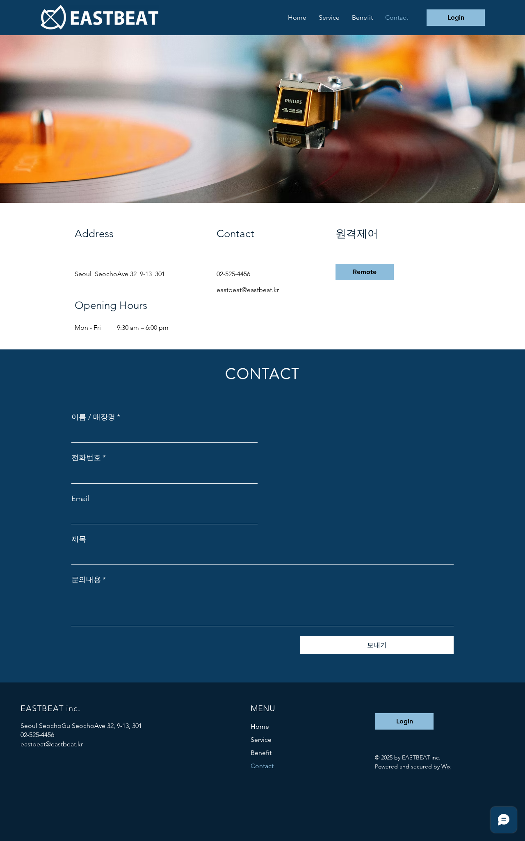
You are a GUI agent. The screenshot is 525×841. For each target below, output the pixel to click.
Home (260, 726)
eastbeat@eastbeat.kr (52, 744)
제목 (78, 539)
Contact (262, 766)
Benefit (261, 753)
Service (261, 740)
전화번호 (88, 457)
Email (80, 498)
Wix (446, 766)
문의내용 (88, 579)
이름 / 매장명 (95, 417)
